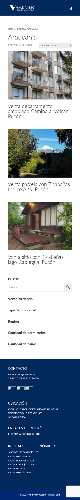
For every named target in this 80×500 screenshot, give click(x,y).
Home (11, 29)
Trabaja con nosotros (25, 434)
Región (21, 29)
